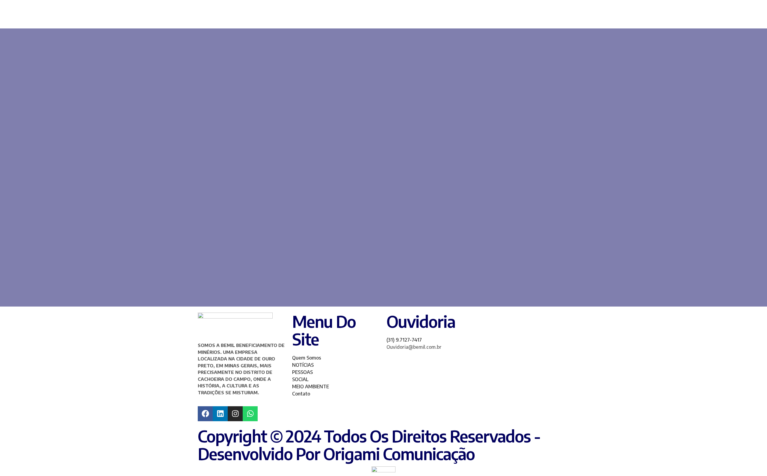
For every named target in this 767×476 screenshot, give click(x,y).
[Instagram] (235, 413)
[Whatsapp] (250, 413)
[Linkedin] (220, 413)
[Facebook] (205, 413)
